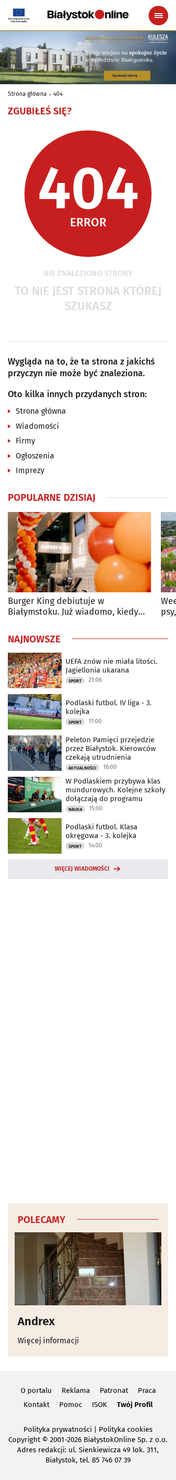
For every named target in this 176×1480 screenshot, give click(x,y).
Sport (75, 680)
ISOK (99, 1404)
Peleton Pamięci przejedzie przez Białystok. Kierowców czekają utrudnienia (111, 748)
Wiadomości (37, 426)
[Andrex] (88, 1268)
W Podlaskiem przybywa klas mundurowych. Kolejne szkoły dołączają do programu (115, 790)
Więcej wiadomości (82, 868)
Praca (147, 1390)
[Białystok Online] (88, 15)
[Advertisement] (88, 1040)
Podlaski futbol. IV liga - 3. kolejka (109, 707)
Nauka (75, 809)
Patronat (114, 1390)
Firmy (25, 440)
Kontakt (36, 1404)
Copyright (24, 1439)
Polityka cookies (126, 1429)
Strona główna (27, 94)
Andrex (36, 1321)
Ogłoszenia (35, 455)
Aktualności (82, 768)
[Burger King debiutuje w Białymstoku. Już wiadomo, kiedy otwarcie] (79, 552)
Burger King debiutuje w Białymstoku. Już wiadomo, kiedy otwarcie (73, 606)
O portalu (36, 1390)
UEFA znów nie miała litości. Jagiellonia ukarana (111, 666)
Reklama (76, 1390)
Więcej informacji (48, 1340)
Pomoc (70, 1404)
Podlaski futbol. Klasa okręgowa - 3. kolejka (101, 831)
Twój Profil (135, 1404)
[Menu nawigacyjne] (158, 15)
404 (58, 94)
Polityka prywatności (57, 1429)
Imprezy (30, 470)
